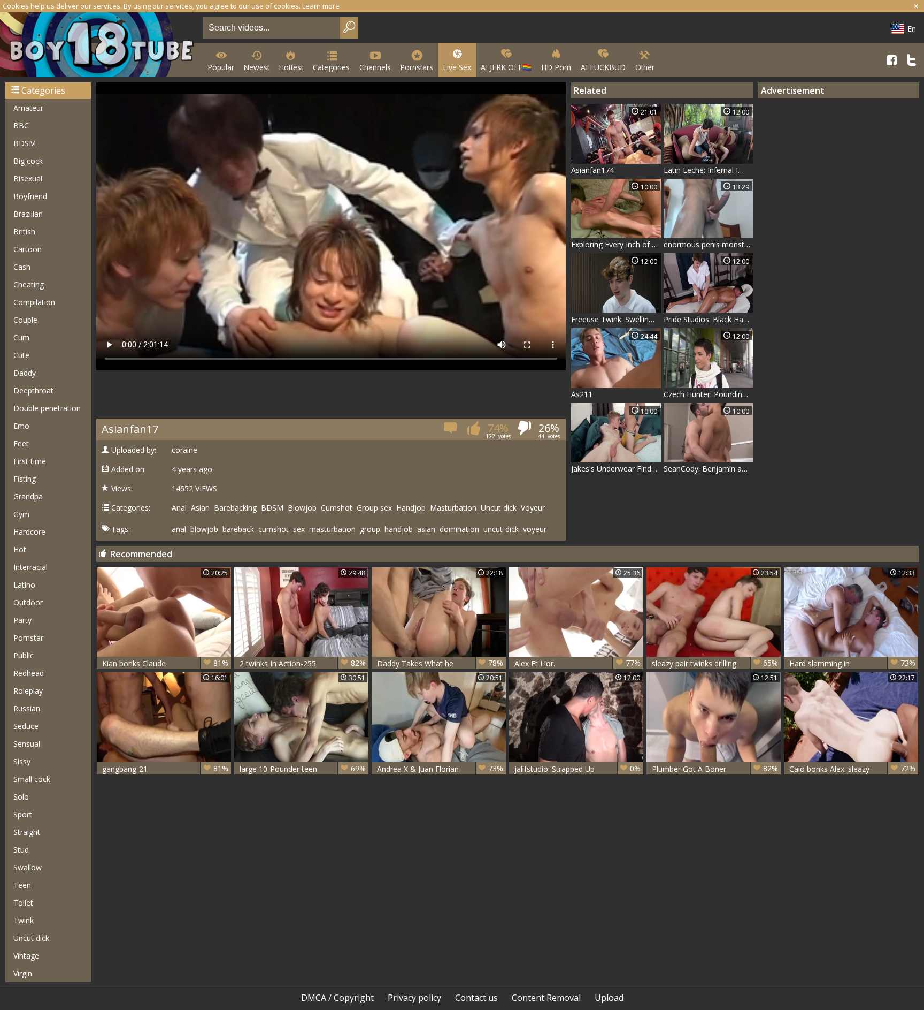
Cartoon (27, 249)
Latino (24, 585)
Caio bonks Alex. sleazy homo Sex (852, 768)
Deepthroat (33, 390)
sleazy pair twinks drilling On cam (715, 663)
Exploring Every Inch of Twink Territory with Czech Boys (616, 244)
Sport (22, 814)
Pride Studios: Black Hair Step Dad (708, 319)
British (24, 231)
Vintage (26, 956)
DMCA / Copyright (337, 997)
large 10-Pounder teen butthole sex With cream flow (303, 768)
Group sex (374, 508)
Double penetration (47, 408)
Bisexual (27, 178)
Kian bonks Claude (165, 663)
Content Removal (546, 997)
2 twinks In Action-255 (303, 663)
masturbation (332, 529)
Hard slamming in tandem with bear (852, 663)
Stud (21, 850)
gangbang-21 (165, 768)
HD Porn (556, 67)
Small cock (31, 779)
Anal (179, 508)
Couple (25, 320)
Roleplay (28, 691)
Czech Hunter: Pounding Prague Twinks (708, 394)
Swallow (27, 867)
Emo (21, 426)
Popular (221, 67)
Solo (21, 797)
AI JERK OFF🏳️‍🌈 (506, 67)
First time (29, 461)
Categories (331, 67)
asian (426, 529)
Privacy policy (414, 997)
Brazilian (28, 214)
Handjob (411, 508)
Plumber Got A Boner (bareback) (715, 768)
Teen (22, 885)
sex (299, 529)
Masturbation (453, 508)
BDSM (24, 143)
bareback (238, 529)
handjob (398, 529)
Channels (375, 67)
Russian (26, 708)
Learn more (321, 6)
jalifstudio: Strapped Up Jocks (577, 768)
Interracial (30, 567)
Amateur (28, 108)
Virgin (22, 973)
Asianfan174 (592, 170)
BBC (21, 125)
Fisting (24, 479)
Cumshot (336, 508)
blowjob (204, 529)
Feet (21, 443)
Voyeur (533, 508)
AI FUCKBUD (603, 67)
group (370, 529)
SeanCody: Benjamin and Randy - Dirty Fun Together (708, 469)
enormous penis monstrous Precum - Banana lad (708, 244)
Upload (609, 997)
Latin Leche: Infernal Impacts (708, 170)
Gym (21, 514)
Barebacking (235, 508)
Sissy (21, 761)
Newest (257, 67)
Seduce (25, 726)
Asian (200, 508)
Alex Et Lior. (577, 663)
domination (459, 529)
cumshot (273, 529)
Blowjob (302, 508)
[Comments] (451, 431)
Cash (21, 267)
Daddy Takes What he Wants (440, 663)
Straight (26, 832)
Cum (21, 337)
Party (22, 620)
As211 (581, 394)
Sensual (26, 744)
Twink (23, 920)
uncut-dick (501, 529)
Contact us (476, 997)
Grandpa (28, 496)
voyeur (534, 529)
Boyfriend (30, 196)
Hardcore (29, 532)
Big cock (28, 161)
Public (23, 655)
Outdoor (28, 602)
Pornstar (28, 638)
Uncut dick (31, 938)
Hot (19, 549)
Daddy (24, 373)
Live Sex (457, 67)
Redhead (28, 673)
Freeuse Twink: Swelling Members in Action (616, 319)
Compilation (34, 302)
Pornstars (417, 67)
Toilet (23, 903)
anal (179, 529)
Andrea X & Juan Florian (440, 768)
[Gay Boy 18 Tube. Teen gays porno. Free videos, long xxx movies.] (99, 45)
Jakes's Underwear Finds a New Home (616, 469)
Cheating (28, 284)
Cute (21, 355)
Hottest (291, 67)
